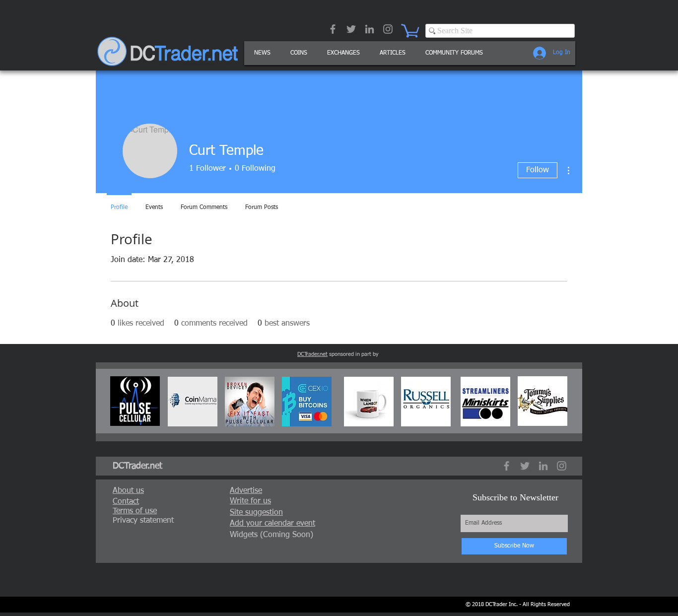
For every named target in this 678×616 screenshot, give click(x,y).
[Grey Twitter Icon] (351, 29)
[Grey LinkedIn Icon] (369, 29)
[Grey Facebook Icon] (333, 29)
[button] (392, 53)
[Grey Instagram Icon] (388, 29)
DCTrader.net (312, 354)
